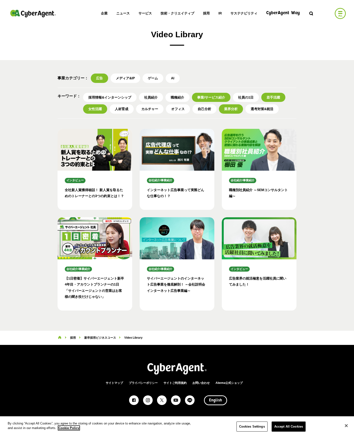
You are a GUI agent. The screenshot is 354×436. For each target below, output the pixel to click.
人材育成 (121, 109)
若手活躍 (273, 97)
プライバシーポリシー (143, 383)
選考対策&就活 (262, 109)
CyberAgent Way (283, 13)
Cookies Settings (252, 426)
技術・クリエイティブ (177, 13)
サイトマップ (114, 383)
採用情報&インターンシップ (109, 97)
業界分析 (231, 109)
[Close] (346, 425)
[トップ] (60, 337)
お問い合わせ (201, 383)
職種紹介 (177, 97)
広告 (99, 78)
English (215, 400)
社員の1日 (246, 97)
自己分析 (204, 109)
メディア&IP (125, 78)
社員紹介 (151, 97)
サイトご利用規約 (175, 383)
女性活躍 (95, 109)
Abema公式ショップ (229, 383)
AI (172, 78)
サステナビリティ (243, 13)
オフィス (178, 109)
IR (220, 13)
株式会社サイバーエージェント (33, 13)
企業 (104, 13)
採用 (206, 13)
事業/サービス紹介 (211, 97)
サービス (145, 13)
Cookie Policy (69, 428)
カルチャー (149, 109)
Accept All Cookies (288, 426)
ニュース (123, 13)
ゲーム (153, 78)
